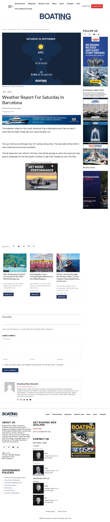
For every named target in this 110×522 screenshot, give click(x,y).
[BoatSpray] (95, 164)
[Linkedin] (19, 246)
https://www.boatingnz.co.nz (27, 386)
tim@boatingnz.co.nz (51, 500)
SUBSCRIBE (37, 429)
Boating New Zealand (14, 108)
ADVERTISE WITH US (41, 478)
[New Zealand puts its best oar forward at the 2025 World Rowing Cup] (15, 262)
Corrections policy (10, 485)
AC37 (19, 29)
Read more (8, 294)
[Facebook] (14, 246)
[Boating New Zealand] (10, 391)
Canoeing (6, 271)
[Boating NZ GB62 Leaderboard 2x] (41, 120)
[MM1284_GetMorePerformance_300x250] (41, 176)
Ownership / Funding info (12, 480)
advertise (86, 6)
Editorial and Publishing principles (15, 477)
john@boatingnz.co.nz (51, 456)
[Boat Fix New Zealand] (95, 119)
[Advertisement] (41, 213)
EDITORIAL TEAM (39, 443)
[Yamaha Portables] (95, 86)
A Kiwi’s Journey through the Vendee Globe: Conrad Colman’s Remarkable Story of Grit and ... (68, 277)
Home (4, 29)
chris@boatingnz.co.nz (51, 470)
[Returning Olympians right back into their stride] (95, 190)
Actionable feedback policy (13, 482)
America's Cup (12, 29)
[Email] (28, 246)
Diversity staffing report (11, 493)
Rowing (32, 271)
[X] (23, 246)
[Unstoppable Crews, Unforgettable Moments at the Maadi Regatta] (41, 262)
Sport (9, 92)
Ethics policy (8, 488)
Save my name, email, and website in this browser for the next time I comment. (34, 365)
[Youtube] (30, 399)
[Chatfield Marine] (95, 141)
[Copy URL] (33, 246)
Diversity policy (9, 490)
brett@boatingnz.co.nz (51, 488)
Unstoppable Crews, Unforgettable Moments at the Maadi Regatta (41, 276)
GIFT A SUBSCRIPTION (42, 432)
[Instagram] (21, 399)
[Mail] (27, 399)
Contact (36, 446)
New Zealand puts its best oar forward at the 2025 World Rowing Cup (14, 276)
